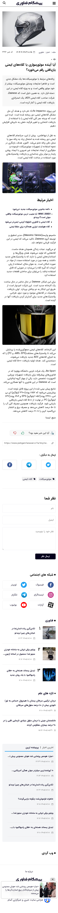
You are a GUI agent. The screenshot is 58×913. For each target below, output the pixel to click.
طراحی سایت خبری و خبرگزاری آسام (25, 900)
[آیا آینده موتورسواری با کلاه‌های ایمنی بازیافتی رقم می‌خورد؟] (29, 29)
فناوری (49, 620)
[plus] (22, 433)
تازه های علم (46, 693)
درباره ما (29, 871)
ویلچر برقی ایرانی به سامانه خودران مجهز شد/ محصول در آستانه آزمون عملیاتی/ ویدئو (19, 654)
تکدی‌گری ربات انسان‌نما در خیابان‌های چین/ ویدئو (31, 784)
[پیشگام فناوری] (29, 3)
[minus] (14, 433)
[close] (52, 879)
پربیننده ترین (32, 747)
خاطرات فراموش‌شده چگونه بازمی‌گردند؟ (35, 799)
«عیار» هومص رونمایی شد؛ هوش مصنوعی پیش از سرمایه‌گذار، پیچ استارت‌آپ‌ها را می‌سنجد (20, 890)
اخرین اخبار (47, 747)
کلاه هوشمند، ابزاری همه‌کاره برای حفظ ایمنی (29, 226)
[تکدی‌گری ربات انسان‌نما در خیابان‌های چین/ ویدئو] (49, 632)
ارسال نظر (45, 556)
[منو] (54, 3)
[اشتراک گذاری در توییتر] (48, 465)
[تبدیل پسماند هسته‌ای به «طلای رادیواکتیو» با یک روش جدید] (49, 674)
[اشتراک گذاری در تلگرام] (29, 465)
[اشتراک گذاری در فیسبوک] (9, 465)
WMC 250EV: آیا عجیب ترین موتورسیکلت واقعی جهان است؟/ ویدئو (28, 215)
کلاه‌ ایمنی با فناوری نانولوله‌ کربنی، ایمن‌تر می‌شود (27, 222)
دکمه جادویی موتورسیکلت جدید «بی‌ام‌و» (31, 209)
